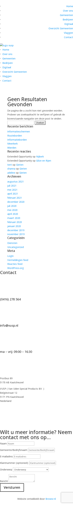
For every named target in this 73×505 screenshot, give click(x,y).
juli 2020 (11, 205)
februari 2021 (14, 197)
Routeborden (14, 135)
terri (9, 164)
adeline (11, 172)
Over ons (68, 10)
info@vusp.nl (9, 325)
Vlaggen (68, 32)
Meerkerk (12, 143)
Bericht (4, 481)
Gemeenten (66, 15)
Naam (3, 443)
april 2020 (12, 213)
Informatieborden (17, 139)
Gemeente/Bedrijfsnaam (13, 450)
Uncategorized (15, 247)
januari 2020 (14, 226)
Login (10, 256)
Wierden (11, 147)
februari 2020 (14, 222)
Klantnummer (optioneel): (14, 462)
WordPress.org (15, 268)
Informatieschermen (18, 131)
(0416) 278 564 (10, 299)
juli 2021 (11, 185)
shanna (11, 168)
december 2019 (15, 230)
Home (69, 6)
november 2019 (16, 234)
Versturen (12, 487)
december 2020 (15, 201)
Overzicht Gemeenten (61, 28)
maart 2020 (13, 218)
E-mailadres (6, 456)
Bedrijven (68, 19)
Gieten (19, 164)
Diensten (12, 243)
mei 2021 (12, 189)
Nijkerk (40, 156)
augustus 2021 (15, 181)
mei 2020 (12, 210)
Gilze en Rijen (43, 160)
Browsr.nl (50, 498)
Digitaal (68, 24)
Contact (68, 37)
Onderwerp (6, 469)
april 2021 (12, 193)
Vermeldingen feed (17, 260)
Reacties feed (14, 264)
